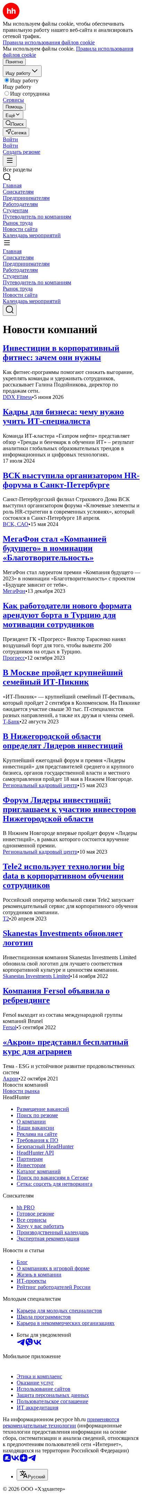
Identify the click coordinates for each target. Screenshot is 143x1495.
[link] (14, 123)
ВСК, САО (15, 524)
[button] (10, 139)
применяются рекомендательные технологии (61, 1422)
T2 (6, 919)
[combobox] (32, 1474)
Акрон (10, 1079)
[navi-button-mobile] (10, 161)
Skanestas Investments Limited (36, 976)
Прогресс (14, 658)
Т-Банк (11, 721)
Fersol (9, 1027)
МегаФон (14, 591)
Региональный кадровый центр (40, 785)
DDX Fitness (17, 397)
